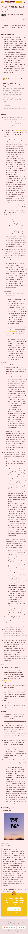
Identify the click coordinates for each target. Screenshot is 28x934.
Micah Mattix (13, 611)
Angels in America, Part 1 (10, 721)
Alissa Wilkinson (11, 332)
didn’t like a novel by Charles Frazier (14, 612)
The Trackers (21, 613)
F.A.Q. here (13, 256)
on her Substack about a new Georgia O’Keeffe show (16, 333)
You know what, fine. (10, 705)
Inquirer (12, 687)
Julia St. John (10, 14)
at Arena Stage (21, 721)
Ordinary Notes (5, 844)
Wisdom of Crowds (9, 681)
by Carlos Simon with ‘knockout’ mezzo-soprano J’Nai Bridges (15, 755)
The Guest (9, 435)
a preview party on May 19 (17, 716)
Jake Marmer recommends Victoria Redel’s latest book (14, 632)
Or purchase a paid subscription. (14, 912)
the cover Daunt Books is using (12, 889)
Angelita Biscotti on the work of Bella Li (15, 641)
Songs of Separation (9, 753)
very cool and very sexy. (10, 696)
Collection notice (16, 923)
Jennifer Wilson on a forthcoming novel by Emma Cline (15, 432)
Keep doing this (8, 667)
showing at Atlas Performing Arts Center (14, 729)
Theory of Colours (12, 644)
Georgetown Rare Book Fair (14, 714)
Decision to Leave (10, 742)
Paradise (13, 634)
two (18, 539)
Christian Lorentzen (19, 130)
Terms (9, 923)
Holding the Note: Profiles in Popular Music (15, 546)
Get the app (21, 927)
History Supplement (9, 66)
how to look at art (20, 329)
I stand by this (19, 705)
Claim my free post (14, 909)
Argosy (23, 642)
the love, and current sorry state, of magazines (15, 134)
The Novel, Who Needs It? (18, 463)
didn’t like (14, 539)
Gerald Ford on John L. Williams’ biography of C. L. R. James (15, 368)
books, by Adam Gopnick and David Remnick (16, 540)
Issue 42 (6, 250)
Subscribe (19, 2)
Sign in (25, 2)
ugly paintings (10, 296)
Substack (6, 931)
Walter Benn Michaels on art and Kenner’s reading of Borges (14, 258)
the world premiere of (20, 751)
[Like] (2, 19)
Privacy (23, 922)
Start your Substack (10, 927)
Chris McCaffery (20, 14)
